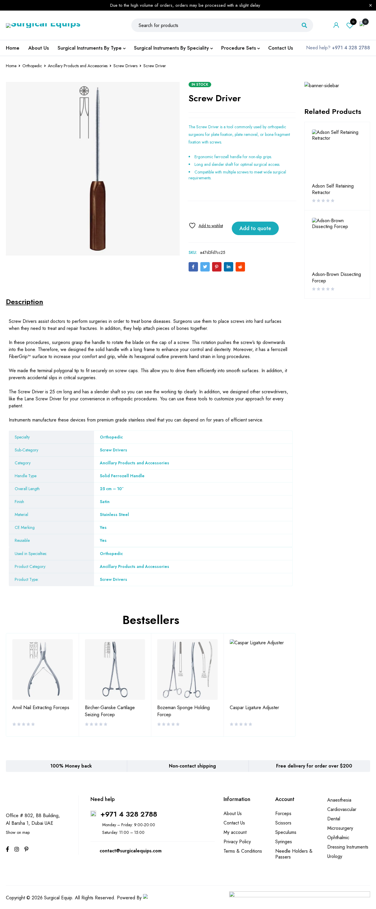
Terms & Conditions (243, 851)
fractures (88, 328)
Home (11, 66)
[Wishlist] (206, 225)
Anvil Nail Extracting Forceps (40, 707)
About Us (233, 813)
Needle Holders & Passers (294, 854)
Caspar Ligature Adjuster (254, 707)
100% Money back (71, 766)
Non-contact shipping (192, 766)
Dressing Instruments (347, 847)
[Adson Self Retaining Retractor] (337, 154)
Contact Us (234, 822)
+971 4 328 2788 (128, 814)
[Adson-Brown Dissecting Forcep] (337, 243)
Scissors (283, 822)
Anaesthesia (339, 800)
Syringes (283, 841)
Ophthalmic (338, 837)
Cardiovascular (341, 809)
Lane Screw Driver (42, 398)
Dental (333, 818)
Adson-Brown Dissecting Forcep (336, 277)
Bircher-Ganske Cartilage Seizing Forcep (110, 711)
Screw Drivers (125, 66)
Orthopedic (32, 66)
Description (24, 301)
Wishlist (353, 21)
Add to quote (255, 228)
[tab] (24, 301)
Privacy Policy (237, 841)
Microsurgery (340, 828)
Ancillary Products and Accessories (78, 66)
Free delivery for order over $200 (314, 766)
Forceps (283, 813)
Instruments (20, 419)
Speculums (285, 832)
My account (235, 832)
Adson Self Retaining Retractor (333, 189)
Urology (334, 856)
